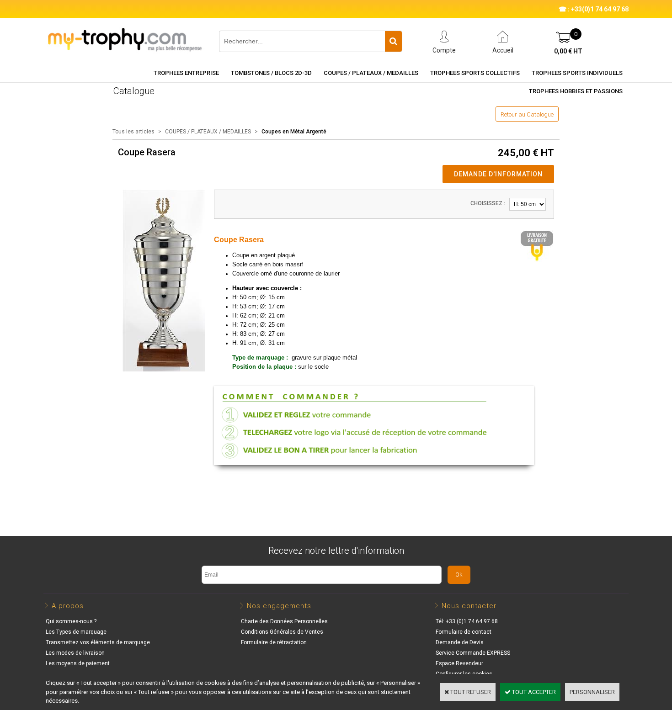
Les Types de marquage (76, 632)
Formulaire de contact (463, 632)
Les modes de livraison (75, 653)
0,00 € (568, 51)
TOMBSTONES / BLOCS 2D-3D (271, 72)
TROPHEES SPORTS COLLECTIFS (475, 72)
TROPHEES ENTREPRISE (186, 72)
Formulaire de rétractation (274, 642)
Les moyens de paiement (78, 663)
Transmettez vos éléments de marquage (98, 642)
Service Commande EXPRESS (473, 653)
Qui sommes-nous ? (71, 621)
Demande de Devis (460, 642)
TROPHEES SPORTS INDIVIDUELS (577, 72)
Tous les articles (133, 131)
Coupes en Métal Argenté (293, 131)
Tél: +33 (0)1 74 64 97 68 (467, 621)
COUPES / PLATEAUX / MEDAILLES (371, 72)
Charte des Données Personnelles (284, 621)
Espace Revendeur (459, 663)
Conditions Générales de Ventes (282, 632)
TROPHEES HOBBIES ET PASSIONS (576, 91)
